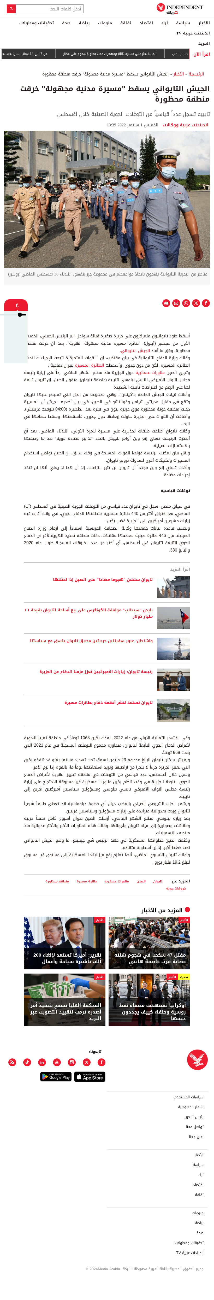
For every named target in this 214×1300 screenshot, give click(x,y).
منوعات (105, 23)
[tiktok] (27, 1062)
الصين (141, 881)
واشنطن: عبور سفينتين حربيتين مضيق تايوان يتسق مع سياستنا (91, 641)
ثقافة (125, 23)
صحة (66, 23)
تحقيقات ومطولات (36, 23)
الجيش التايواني (135, 351)
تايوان (157, 881)
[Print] (166, 303)
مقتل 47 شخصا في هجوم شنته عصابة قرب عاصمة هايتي (150, 958)
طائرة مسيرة (87, 881)
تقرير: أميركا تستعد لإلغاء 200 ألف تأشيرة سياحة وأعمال (67, 958)
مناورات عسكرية (150, 372)
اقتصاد (146, 23)
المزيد (204, 43)
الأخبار (204, 23)
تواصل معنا (195, 1127)
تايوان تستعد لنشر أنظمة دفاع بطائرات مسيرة (108, 702)
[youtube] (57, 1062)
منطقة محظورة (57, 881)
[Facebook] (101, 1062)
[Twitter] (87, 1062)
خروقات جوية (176, 888)
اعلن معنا (196, 1137)
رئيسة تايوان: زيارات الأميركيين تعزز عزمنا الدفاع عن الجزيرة (96, 672)
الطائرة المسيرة (89, 365)
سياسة (183, 23)
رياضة (84, 23)
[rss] (12, 1062)
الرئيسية (196, 74)
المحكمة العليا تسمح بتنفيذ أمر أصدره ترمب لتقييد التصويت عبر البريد (65, 1012)
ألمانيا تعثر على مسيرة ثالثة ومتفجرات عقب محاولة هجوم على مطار (128, 54)
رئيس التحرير (194, 1117)
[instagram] (72, 1062)
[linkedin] (42, 1062)
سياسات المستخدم (189, 1097)
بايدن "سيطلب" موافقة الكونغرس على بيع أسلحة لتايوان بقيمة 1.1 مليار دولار (88, 613)
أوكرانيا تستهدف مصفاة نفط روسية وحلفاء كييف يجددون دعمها (152, 1012)
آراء (164, 23)
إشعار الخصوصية (191, 1107)
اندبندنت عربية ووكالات (186, 125)
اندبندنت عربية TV (193, 33)
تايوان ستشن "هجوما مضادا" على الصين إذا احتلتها (103, 579)
